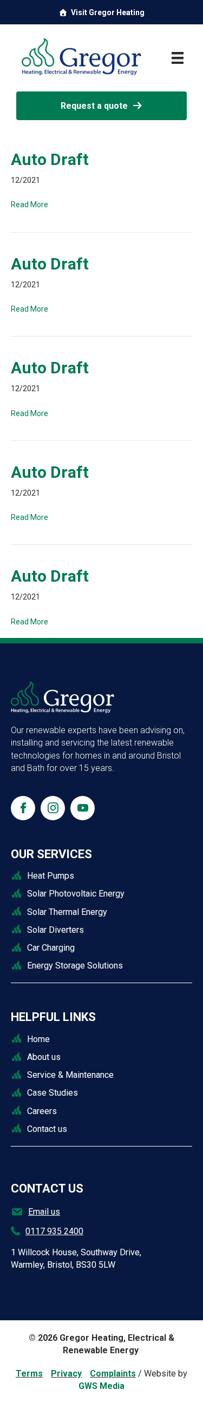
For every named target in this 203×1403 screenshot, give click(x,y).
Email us (44, 1212)
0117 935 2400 (54, 1231)
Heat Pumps (50, 876)
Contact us (47, 1129)
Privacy (66, 1373)
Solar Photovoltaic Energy (76, 893)
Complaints (113, 1373)
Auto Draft (50, 159)
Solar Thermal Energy (67, 912)
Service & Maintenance (70, 1075)
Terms (29, 1373)
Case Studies (52, 1093)
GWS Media (101, 1386)
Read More (29, 204)
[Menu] (177, 58)
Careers (42, 1111)
